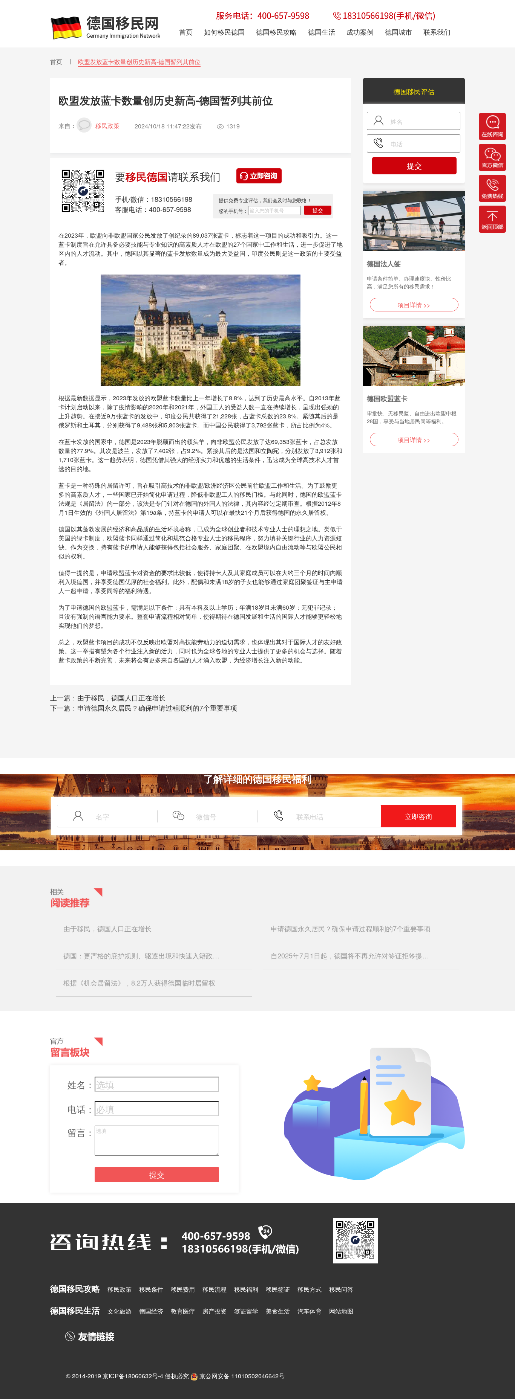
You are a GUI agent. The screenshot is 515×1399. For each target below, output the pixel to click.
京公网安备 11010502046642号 (242, 1376)
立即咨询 (418, 816)
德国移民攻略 (276, 32)
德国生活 (321, 32)
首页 (56, 61)
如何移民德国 (224, 32)
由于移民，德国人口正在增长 (121, 697)
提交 (318, 210)
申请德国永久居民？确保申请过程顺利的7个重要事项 (157, 707)
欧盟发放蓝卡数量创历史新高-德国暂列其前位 (139, 61)
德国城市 (398, 32)
